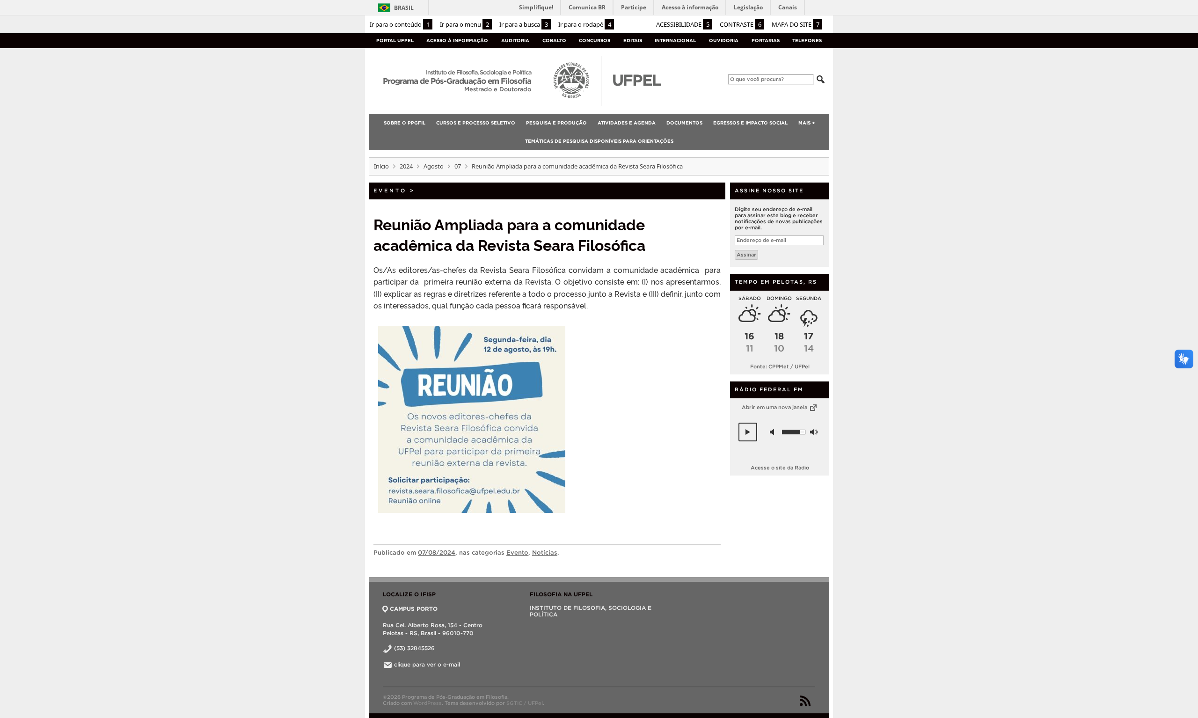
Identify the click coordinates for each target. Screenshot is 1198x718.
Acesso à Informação (457, 40)
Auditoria (515, 40)
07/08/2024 (436, 552)
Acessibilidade (682, 24)
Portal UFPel (395, 40)
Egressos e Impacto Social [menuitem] (750, 122)
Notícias (544, 552)
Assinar (746, 254)
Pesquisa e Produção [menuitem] (556, 122)
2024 (406, 166)
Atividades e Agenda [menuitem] (627, 122)
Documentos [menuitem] (684, 122)
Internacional (675, 40)
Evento (390, 190)
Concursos (594, 40)
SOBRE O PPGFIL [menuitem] (404, 122)
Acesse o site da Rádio (780, 467)
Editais (632, 40)
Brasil (404, 8)
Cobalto (554, 40)
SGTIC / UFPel (524, 703)
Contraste (740, 24)
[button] (747, 432)
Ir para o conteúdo (400, 24)
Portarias (766, 40)
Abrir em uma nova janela (775, 407)
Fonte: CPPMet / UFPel (780, 366)
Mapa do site (795, 24)
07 (457, 166)
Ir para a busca (523, 24)
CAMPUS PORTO (414, 609)
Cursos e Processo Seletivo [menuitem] (475, 122)
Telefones (807, 40)
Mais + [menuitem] (806, 122)
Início (381, 166)
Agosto (434, 166)
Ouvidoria (723, 40)
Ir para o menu (464, 24)
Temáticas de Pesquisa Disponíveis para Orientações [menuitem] (599, 141)
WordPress (427, 703)
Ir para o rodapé (584, 24)
